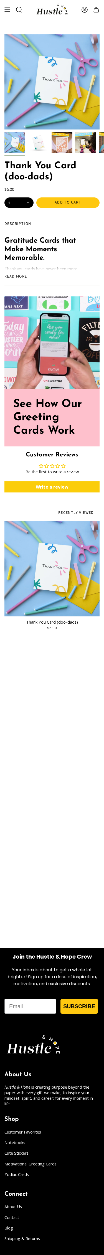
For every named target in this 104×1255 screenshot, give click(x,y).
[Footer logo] (33, 1045)
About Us (13, 1206)
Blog (8, 1228)
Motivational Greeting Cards (30, 1164)
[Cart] (96, 9)
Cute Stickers (16, 1153)
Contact (11, 1217)
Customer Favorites (22, 1132)
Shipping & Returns (22, 1238)
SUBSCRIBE (79, 1006)
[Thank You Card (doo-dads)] (52, 568)
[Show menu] (7, 9)
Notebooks (14, 1142)
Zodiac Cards (16, 1174)
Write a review (52, 487)
